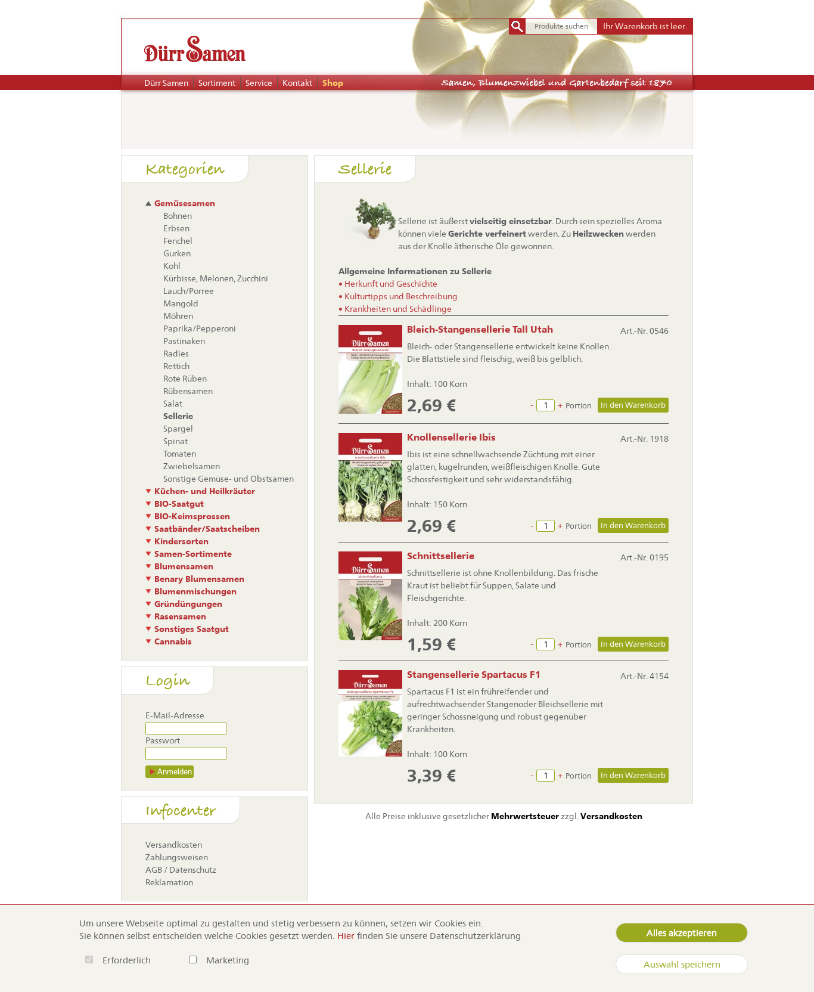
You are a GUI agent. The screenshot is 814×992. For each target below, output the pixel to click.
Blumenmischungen (195, 591)
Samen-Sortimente (193, 554)
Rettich (176, 366)
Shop (332, 83)
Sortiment (216, 83)
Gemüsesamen (184, 203)
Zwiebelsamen (191, 466)
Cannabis (173, 641)
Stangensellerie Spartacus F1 (474, 674)
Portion (579, 405)
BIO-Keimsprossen (192, 516)
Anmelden (174, 771)
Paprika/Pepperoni (199, 328)
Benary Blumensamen (199, 579)
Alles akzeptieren (682, 933)
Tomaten (179, 453)
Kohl (172, 266)
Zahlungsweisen (176, 857)
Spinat (175, 441)
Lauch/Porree (188, 291)
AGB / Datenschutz (180, 870)
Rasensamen (180, 616)
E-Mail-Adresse (174, 715)
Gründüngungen (188, 604)
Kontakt (297, 83)
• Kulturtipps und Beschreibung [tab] (398, 296)
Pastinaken (184, 341)
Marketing (227, 960)
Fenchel (177, 241)
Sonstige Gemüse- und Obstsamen (228, 478)
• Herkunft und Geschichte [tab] (387, 284)
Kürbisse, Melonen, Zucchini (215, 278)
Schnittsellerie (440, 556)
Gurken (177, 253)
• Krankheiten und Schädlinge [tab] (395, 309)
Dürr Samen (166, 83)
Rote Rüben (185, 378)
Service (259, 83)
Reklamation (169, 882)
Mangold (180, 303)
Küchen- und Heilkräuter (204, 491)
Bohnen (177, 216)
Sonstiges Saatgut (191, 629)
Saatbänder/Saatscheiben (207, 529)
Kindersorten (181, 541)
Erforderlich (127, 960)
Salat (172, 403)
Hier (346, 936)
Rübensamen (188, 391)
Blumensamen (183, 566)
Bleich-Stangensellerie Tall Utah (480, 329)
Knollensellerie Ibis (451, 437)
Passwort (162, 740)
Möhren (178, 316)
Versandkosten (173, 845)
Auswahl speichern (682, 964)
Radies (176, 353)
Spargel (178, 428)
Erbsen (176, 228)
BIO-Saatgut (179, 504)
